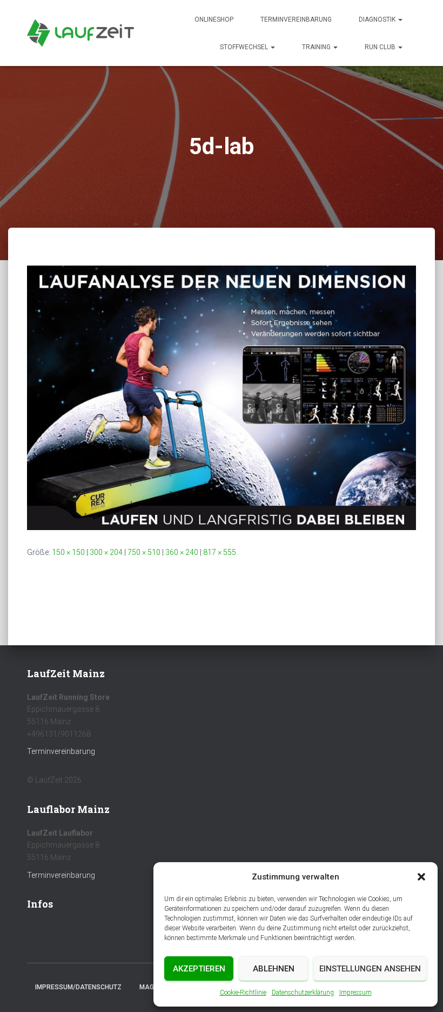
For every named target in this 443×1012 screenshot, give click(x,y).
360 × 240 (181, 552)
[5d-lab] (221, 397)
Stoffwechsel (245, 47)
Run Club (381, 47)
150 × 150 (68, 552)
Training (317, 47)
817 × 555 (219, 552)
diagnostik (378, 19)
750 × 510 (143, 552)
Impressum (355, 992)
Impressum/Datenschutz (78, 987)
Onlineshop (213, 19)
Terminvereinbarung (296, 19)
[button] (421, 876)
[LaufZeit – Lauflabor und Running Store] (80, 33)
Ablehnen (273, 969)
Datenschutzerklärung (303, 992)
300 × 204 (106, 552)
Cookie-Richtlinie (243, 992)
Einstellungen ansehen (370, 969)
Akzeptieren (199, 969)
